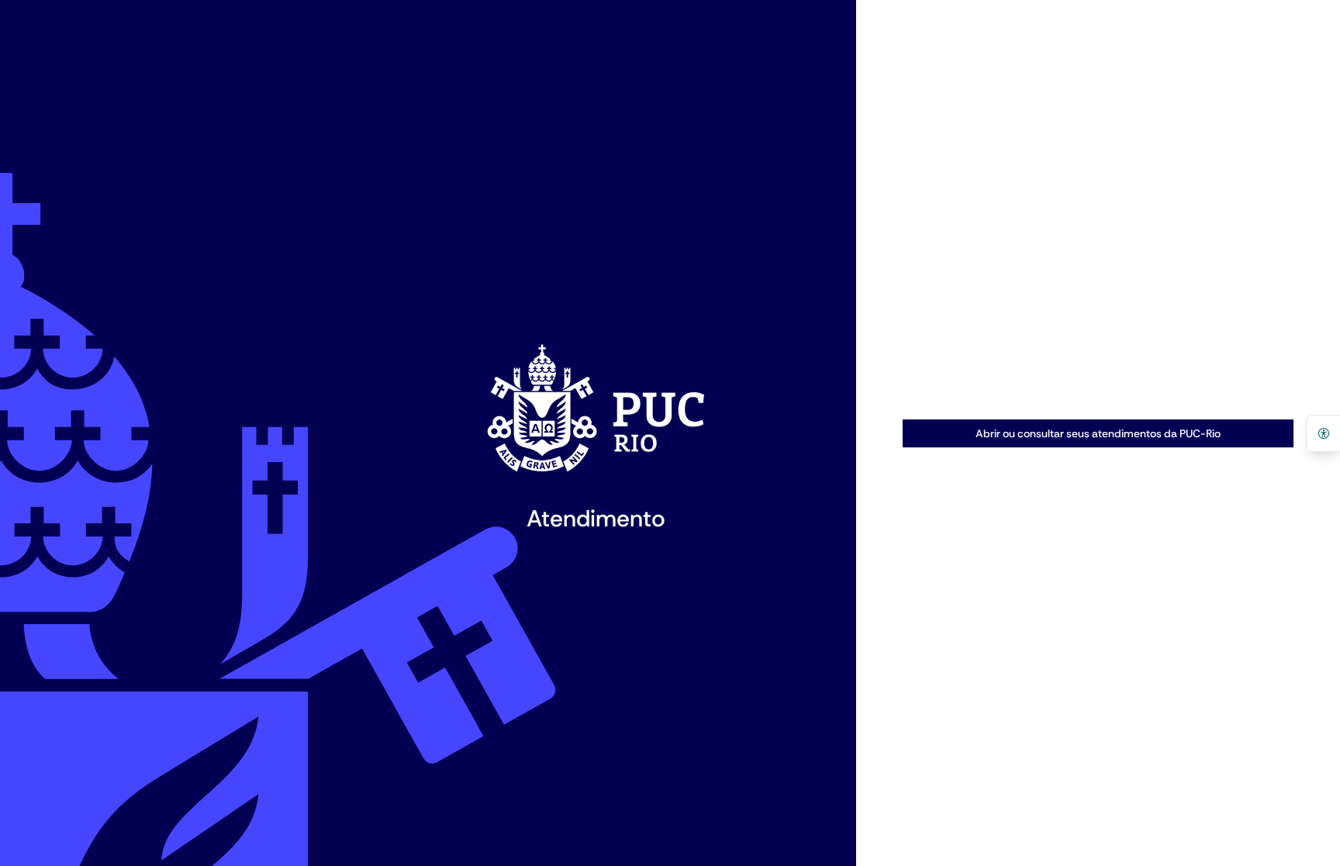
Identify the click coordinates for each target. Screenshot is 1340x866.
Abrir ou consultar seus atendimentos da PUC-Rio (1098, 433)
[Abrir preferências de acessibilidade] (1323, 433)
